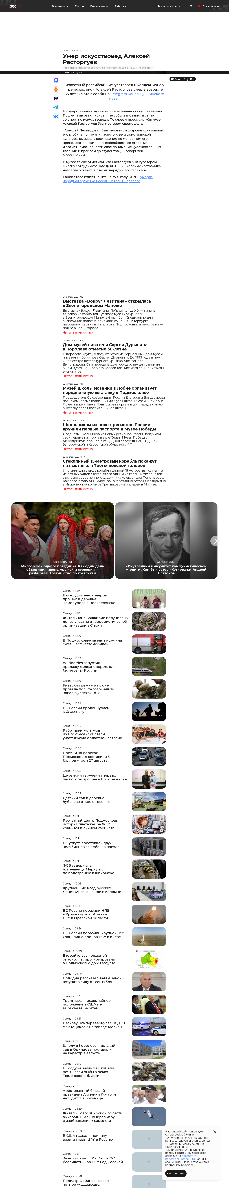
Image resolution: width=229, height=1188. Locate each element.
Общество (69, 72)
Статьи (79, 6)
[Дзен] (182, 79)
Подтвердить (176, 1173)
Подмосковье (99, 6)
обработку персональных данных (180, 1157)
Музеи (79, 72)
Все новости (60, 6)
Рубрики (120, 6)
